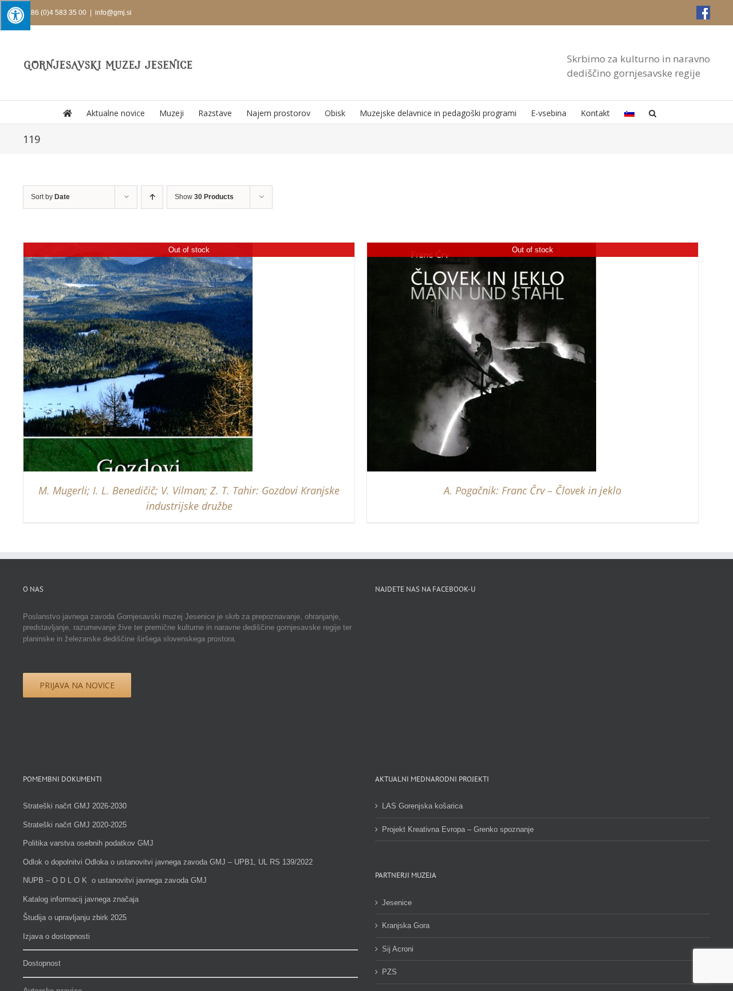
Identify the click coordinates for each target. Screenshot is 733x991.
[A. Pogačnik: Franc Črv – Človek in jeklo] (481, 248)
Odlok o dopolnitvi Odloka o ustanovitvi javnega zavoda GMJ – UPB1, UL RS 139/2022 (168, 862)
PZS (389, 972)
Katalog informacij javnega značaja (81, 899)
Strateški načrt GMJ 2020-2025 (75, 824)
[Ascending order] (152, 197)
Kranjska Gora (405, 925)
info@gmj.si (113, 13)
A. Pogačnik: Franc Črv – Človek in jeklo (532, 490)
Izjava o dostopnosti (56, 936)
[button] (652, 112)
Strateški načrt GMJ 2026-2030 (75, 806)
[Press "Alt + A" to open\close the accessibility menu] (15, 15)
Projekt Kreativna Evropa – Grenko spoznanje (458, 829)
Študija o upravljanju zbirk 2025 (75, 917)
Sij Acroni (397, 949)
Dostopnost (42, 963)
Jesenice (397, 902)
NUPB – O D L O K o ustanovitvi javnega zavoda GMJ (115, 880)
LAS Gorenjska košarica (422, 806)
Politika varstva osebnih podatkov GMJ (88, 843)
